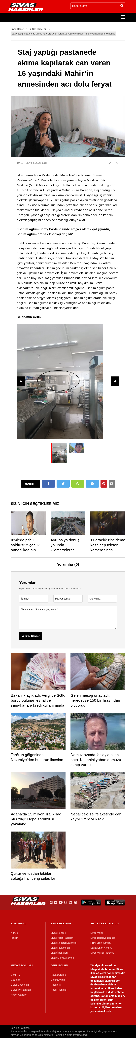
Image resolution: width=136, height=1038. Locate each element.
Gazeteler (16, 979)
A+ (111, 163)
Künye (14, 933)
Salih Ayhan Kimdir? (101, 947)
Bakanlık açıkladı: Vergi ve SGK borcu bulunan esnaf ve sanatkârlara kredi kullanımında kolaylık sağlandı (38, 703)
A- (117, 163)
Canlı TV (15, 974)
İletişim (14, 937)
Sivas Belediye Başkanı (103, 937)
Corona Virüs (58, 979)
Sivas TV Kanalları (21, 989)
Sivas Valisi (96, 933)
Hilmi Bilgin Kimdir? (100, 942)
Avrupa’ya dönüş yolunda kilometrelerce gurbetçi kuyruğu (65, 547)
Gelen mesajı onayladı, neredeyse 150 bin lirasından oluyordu (95, 700)
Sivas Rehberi (58, 933)
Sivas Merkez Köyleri (62, 957)
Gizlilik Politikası (20, 1028)
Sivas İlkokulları (59, 952)
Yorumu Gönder (30, 636)
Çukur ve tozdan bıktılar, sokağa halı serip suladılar (33, 876)
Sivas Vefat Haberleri (62, 937)
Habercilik (56, 984)
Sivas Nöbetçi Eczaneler (64, 942)
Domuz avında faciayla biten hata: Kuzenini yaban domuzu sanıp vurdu (95, 759)
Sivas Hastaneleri (60, 947)
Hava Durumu (58, 974)
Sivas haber (114, 988)
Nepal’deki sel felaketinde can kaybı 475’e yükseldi (95, 817)
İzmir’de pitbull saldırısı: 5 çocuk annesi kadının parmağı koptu (25, 547)
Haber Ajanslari (19, 994)
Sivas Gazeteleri (20, 984)
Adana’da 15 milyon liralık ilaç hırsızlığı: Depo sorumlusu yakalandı (36, 819)
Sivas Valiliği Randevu (102, 952)
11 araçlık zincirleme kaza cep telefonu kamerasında (107, 544)
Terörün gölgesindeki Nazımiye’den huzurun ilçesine (37, 757)
